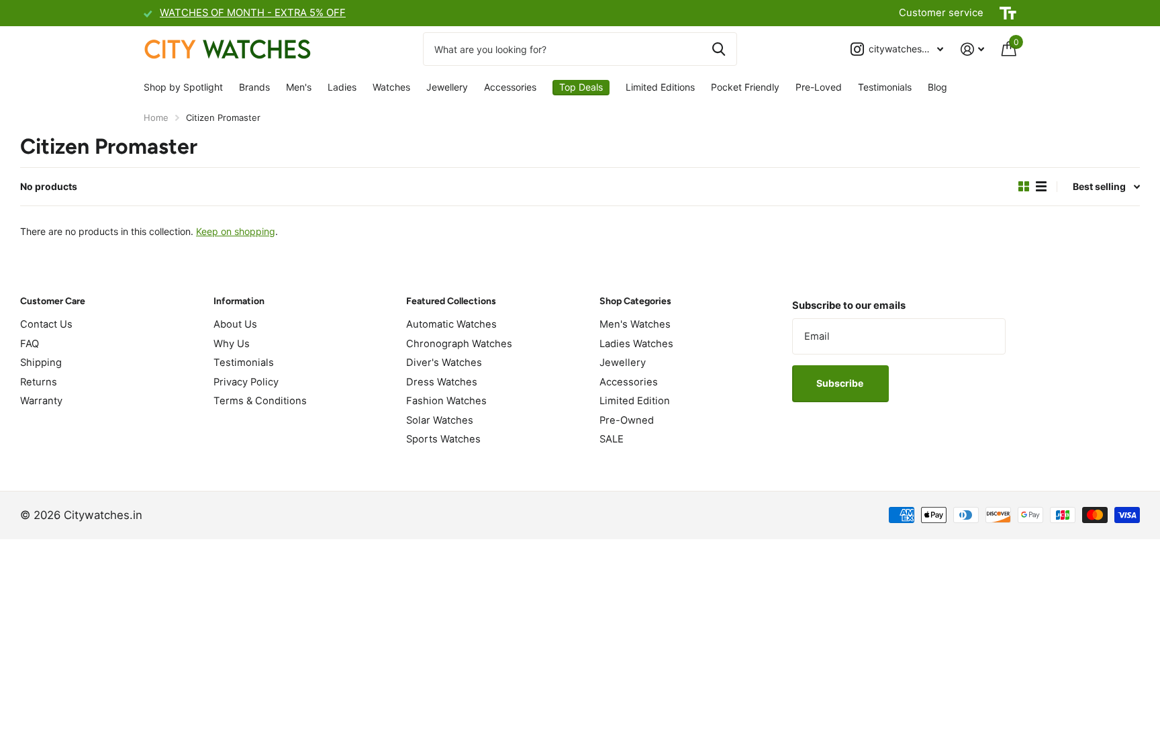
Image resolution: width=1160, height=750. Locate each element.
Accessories (510, 87)
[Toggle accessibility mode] (1008, 13)
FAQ (29, 344)
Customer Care (52, 301)
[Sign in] (972, 49)
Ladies (342, 87)
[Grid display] (1023, 186)
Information (238, 301)
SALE (611, 439)
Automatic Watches (451, 324)
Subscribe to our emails (849, 305)
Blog (937, 87)
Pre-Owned (626, 420)
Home (156, 117)
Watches (391, 87)
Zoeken (718, 49)
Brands (254, 87)
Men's (298, 87)
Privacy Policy (246, 382)
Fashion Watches (446, 401)
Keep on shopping (235, 231)
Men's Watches (635, 324)
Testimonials (885, 87)
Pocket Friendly (745, 87)
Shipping (41, 363)
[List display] (1041, 186)
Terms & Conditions (260, 401)
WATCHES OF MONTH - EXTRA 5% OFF (253, 13)
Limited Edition (634, 401)
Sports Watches (443, 439)
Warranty (41, 401)
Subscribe (840, 383)
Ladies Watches (636, 344)
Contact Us (46, 324)
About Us (235, 324)
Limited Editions (660, 87)
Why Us (231, 344)
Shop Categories (635, 301)
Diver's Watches (444, 363)
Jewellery (447, 87)
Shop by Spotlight (183, 87)
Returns (38, 382)
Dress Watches (441, 382)
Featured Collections (451, 301)
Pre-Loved (818, 87)
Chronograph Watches (459, 344)
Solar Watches (439, 420)
